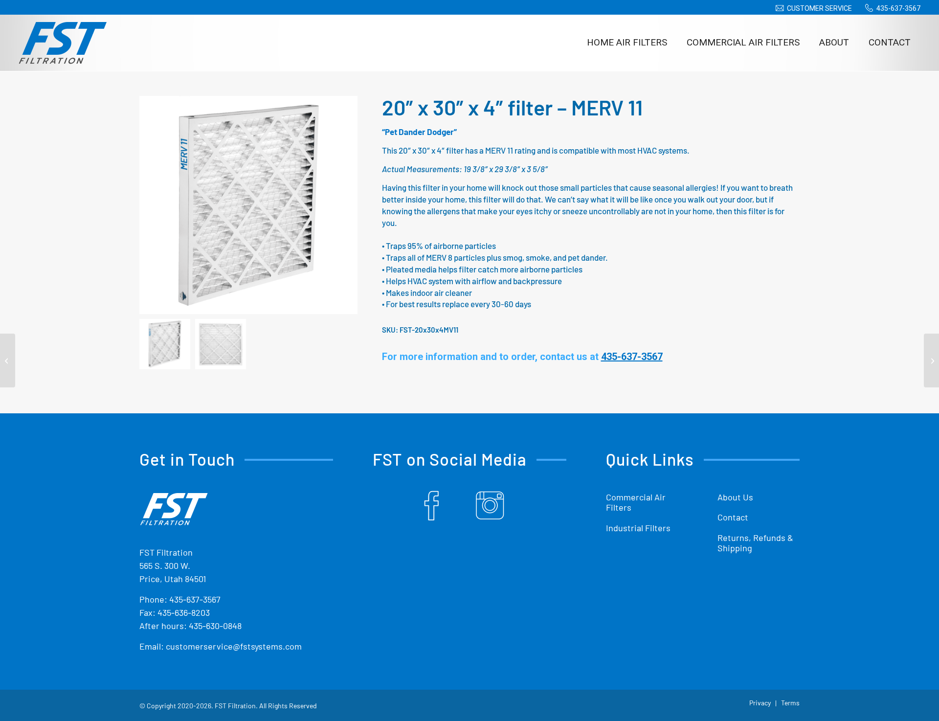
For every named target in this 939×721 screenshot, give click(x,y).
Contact (732, 517)
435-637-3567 (898, 8)
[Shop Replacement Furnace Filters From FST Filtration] (63, 42)
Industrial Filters (638, 527)
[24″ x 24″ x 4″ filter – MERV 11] (931, 360)
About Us (735, 497)
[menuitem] (812, 8)
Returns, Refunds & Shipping (755, 543)
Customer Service (819, 8)
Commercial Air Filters (636, 502)
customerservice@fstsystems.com (234, 646)
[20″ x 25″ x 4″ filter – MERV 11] (7, 360)
